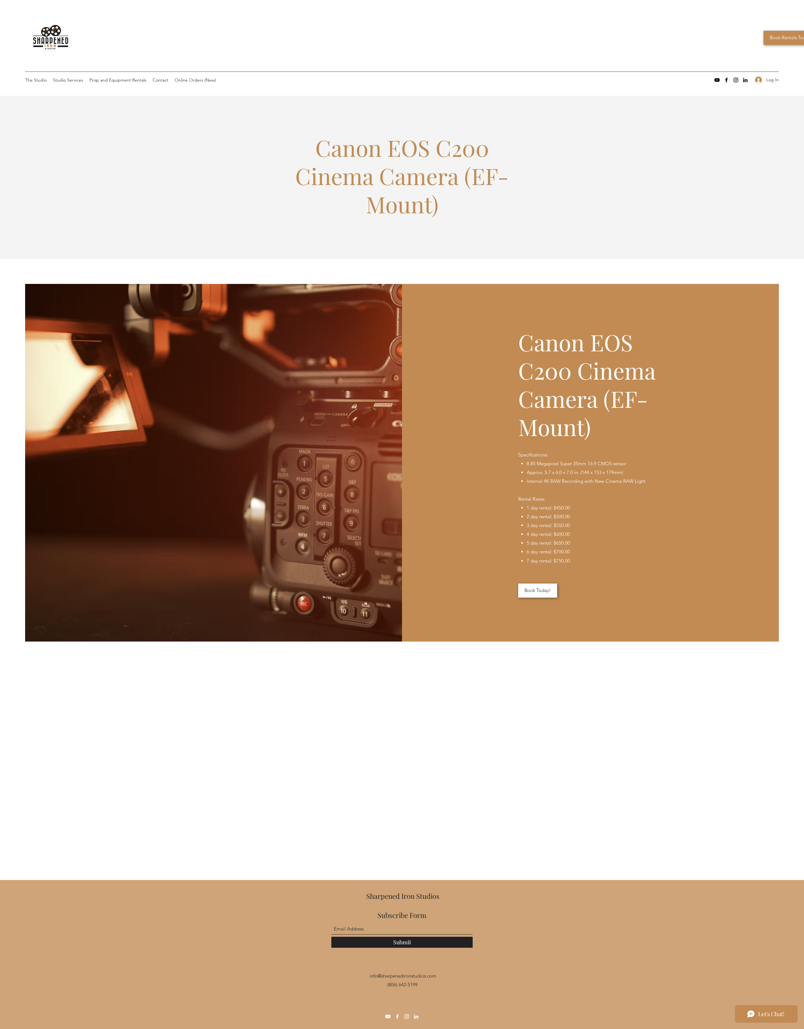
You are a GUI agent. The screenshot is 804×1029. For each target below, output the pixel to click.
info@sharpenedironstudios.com (403, 976)
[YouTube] (717, 80)
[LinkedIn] (745, 80)
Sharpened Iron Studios (402, 896)
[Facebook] (726, 80)
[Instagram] (736, 80)
